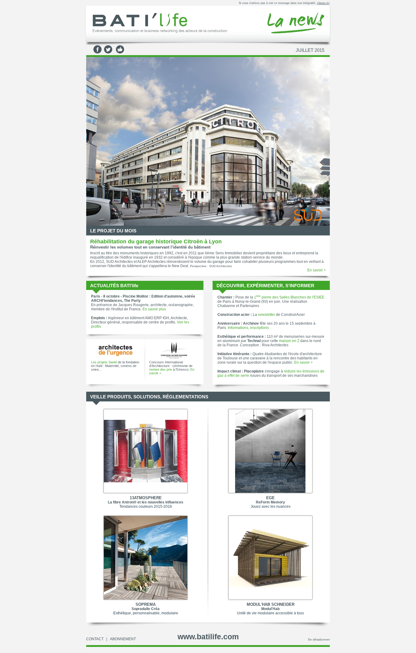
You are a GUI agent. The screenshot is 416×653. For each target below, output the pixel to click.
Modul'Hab (270, 609)
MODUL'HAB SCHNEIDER (270, 604)
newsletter (266, 314)
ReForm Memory (270, 502)
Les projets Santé (104, 362)
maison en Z (289, 341)
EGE (270, 498)
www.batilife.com (208, 636)
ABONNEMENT (123, 639)
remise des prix (160, 369)
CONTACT (95, 639)
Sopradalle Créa (146, 609)
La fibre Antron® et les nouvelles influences (145, 502)
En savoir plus (154, 309)
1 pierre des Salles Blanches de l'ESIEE (289, 297)
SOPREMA (146, 604)
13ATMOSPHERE (146, 498)
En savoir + (316, 270)
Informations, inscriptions (248, 328)
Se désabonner (319, 639)
